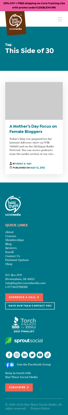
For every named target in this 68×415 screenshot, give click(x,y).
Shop (8, 264)
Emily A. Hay (24, 164)
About (9, 232)
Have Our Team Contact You (30, 306)
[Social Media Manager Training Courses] (15, 22)
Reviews (11, 248)
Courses (10, 236)
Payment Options (17, 260)
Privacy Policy (40, 408)
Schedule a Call (23, 297)
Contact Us (12, 256)
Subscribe (18, 387)
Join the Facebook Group (34, 364)
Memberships (14, 240)
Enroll (9, 252)
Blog (8, 244)
